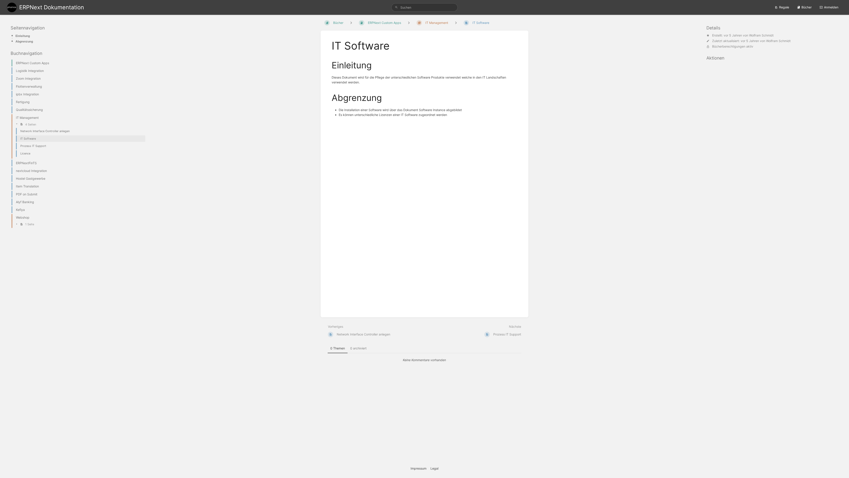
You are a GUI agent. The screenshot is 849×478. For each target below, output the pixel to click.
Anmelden (831, 7)
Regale (784, 7)
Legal (434, 468)
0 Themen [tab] (337, 348)
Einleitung (22, 36)
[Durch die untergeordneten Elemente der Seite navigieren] (456, 23)
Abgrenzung (24, 41)
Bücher (806, 7)
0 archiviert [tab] (358, 348)
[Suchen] (396, 7)
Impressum (418, 468)
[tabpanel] (424, 360)
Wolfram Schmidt (761, 35)
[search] (424, 7)
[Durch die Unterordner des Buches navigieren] (351, 23)
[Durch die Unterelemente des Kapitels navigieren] (409, 23)
